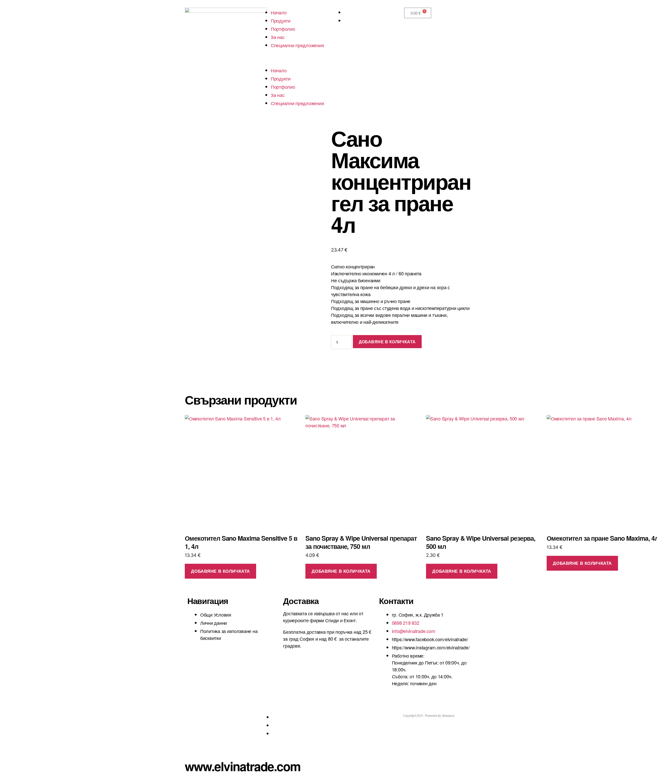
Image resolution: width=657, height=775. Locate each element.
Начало (278, 12)
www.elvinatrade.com (243, 766)
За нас (277, 37)
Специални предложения (297, 45)
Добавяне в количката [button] (220, 571)
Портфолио (283, 28)
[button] (292, 62)
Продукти (281, 20)
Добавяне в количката (387, 342)
